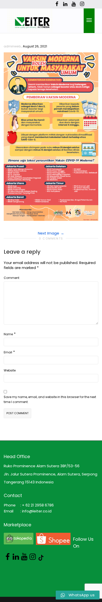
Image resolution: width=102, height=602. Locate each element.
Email (8, 352)
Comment (11, 278)
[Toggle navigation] (89, 20)
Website (10, 370)
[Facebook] (57, 4)
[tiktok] (90, 4)
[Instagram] (82, 4)
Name (8, 334)
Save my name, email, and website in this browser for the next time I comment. (50, 399)
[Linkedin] (65, 4)
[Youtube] (74, 4)
